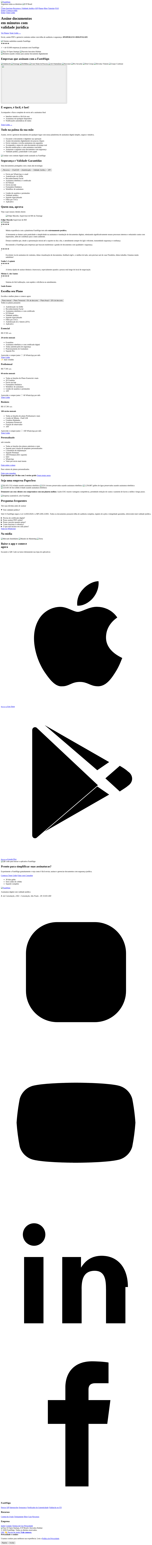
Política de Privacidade (50, 1539)
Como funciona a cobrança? (13, 524)
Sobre (3, 1526)
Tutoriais (51, 8)
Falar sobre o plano (8, 465)
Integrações (14, 1508)
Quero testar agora (44, 475)
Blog (46, 8)
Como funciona (7, 8)
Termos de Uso (18, 1526)
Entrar (3, 11)
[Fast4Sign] (5, 2)
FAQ (57, 8)
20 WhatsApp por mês (31, 355)
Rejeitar (4, 1543)
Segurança (23, 1508)
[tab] (6, 170)
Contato (9, 1526)
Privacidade (28, 1526)
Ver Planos (5, 33)
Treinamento (19, 1517)
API (36, 8)
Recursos (35, 1517)
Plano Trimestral (26, 300)
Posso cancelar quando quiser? (14, 522)
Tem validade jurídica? (11, 510)
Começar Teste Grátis (9, 876)
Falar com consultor (8, 473)
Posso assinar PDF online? (13, 520)
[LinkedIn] (76, 1348)
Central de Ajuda (7, 1517)
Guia (30, 1517)
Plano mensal (6, 300)
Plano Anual (51, 300)
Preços (3, 1508)
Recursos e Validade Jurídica (24, 8)
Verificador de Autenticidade (38, 1508)
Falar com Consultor (25, 876)
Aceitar (12, 1543)
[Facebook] (76, 1498)
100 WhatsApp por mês (32, 431)
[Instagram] (76, 1047)
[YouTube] (76, 1197)
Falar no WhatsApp (8, 529)
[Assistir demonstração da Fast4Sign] (34, 84)
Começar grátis (11, 11)
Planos (40, 8)
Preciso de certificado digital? (14, 518)
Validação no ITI (55, 1508)
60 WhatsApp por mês (31, 395)
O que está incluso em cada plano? (16, 526)
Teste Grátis (10, 13)
